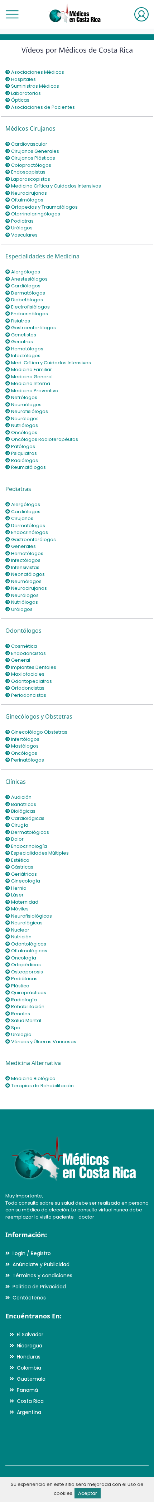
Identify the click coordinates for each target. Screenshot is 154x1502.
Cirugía (19, 825)
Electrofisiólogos (30, 306)
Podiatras (22, 221)
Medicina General (31, 376)
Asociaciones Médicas (37, 72)
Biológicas (22, 811)
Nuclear (19, 930)
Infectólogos (25, 355)
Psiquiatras (23, 453)
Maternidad (24, 902)
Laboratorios (25, 93)
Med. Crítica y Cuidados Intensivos (50, 362)
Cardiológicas (27, 818)
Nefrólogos (23, 397)
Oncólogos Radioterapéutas (44, 439)
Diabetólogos (26, 299)
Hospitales (23, 79)
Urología (21, 1034)
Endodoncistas (28, 653)
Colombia (29, 1367)
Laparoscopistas (30, 179)
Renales (20, 1013)
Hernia (18, 888)
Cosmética (23, 646)
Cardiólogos (25, 285)
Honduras (28, 1356)
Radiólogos (24, 460)
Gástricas (21, 867)
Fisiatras (20, 320)
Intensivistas (24, 567)
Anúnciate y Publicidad (41, 1264)
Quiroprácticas (28, 992)
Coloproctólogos (30, 165)
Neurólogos (24, 418)
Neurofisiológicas (31, 916)
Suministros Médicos (34, 86)
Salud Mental (25, 1020)
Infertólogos (24, 739)
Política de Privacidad (39, 1286)
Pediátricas (24, 978)
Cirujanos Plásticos (32, 158)
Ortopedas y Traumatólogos (44, 207)
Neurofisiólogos (29, 411)
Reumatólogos (28, 467)
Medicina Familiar (31, 369)
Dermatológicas (29, 832)
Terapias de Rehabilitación (42, 1085)
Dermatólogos (27, 293)
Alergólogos (25, 271)
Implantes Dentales (33, 667)
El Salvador (30, 1334)
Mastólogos (24, 746)
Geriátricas (23, 874)
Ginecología (25, 881)
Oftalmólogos (26, 199)
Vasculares (24, 235)
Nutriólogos (24, 425)
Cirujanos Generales (34, 151)
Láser (17, 894)
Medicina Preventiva (34, 390)
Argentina (29, 1412)
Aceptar (87, 1493)
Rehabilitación (27, 1006)
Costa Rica (30, 1401)
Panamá (27, 1390)
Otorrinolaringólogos (35, 213)
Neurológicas (26, 922)
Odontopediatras (31, 681)
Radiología (23, 999)
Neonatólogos (27, 574)
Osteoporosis (26, 971)
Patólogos (22, 446)
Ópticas (19, 100)
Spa (15, 1027)
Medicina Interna (30, 383)
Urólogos (21, 227)
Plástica (19, 985)
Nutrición (21, 936)
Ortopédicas (25, 964)
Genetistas (23, 334)
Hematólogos (26, 348)
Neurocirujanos (28, 193)
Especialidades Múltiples (39, 853)
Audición (21, 797)
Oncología (23, 957)
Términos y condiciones (42, 1275)
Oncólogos (23, 432)
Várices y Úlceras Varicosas (43, 1041)
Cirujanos (21, 518)
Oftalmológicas (28, 950)
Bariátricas (23, 804)
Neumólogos (26, 404)
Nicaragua (29, 1345)
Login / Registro (32, 1253)
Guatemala (31, 1378)
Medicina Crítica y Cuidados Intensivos (55, 186)
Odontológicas (28, 943)
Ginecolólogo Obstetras (38, 732)
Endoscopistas (27, 172)
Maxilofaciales (27, 674)
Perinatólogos (27, 760)
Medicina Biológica (33, 1078)
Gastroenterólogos (33, 327)
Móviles (19, 908)
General (20, 660)
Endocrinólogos (29, 313)
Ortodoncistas (27, 688)
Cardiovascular (28, 144)
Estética (19, 860)
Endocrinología (28, 846)
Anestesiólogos (29, 279)
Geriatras (21, 341)
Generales (23, 546)
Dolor (17, 839)
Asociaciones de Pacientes (42, 107)
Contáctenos (29, 1297)
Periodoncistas (28, 695)
